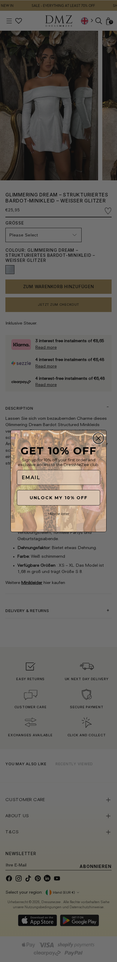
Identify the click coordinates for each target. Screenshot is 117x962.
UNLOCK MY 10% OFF (59, 497)
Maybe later (58, 513)
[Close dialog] (98, 438)
